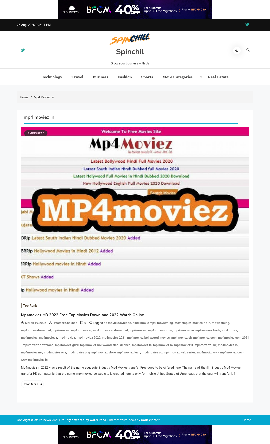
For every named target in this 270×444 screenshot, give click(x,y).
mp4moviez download (38, 345)
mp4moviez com (205, 337)
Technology (52, 77)
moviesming (220, 323)
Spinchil (130, 52)
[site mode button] (237, 50)
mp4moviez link (205, 345)
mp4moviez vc (152, 352)
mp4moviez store (103, 352)
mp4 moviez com (160, 330)
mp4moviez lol (228, 345)
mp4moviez (67, 337)
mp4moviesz (48, 337)
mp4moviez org (79, 352)
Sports (147, 77)
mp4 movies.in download (110, 330)
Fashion (124, 77)
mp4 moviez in (184, 330)
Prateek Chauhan (65, 323)
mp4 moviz (229, 330)
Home (247, 420)
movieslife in (201, 323)
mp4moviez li (183, 345)
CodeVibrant (150, 420)
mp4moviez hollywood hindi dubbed (105, 345)
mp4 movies (61, 330)
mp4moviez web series (179, 352)
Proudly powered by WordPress (83, 420)
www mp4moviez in (34, 359)
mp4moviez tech (128, 352)
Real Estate (218, 77)
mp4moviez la (163, 345)
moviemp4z (182, 323)
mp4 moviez (138, 330)
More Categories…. (180, 77)
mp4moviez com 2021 (233, 337)
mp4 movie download (36, 330)
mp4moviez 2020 (88, 337)
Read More (31, 384)
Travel (77, 77)
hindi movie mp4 (144, 323)
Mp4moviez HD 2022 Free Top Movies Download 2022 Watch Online (82, 314)
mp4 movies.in (81, 330)
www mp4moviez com (228, 352)
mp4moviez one (55, 352)
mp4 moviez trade (207, 330)
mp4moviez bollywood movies (148, 337)
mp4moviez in (142, 345)
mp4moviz (204, 352)
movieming (165, 323)
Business (100, 77)
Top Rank (30, 306)
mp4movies (29, 337)
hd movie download (117, 323)
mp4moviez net (31, 352)
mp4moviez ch (181, 337)
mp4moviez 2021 (114, 337)
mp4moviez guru (67, 345)
